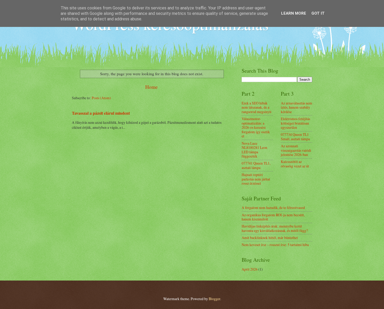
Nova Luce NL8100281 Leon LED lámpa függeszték (254, 150)
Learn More (293, 13)
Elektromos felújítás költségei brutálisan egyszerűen (295, 123)
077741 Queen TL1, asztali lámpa (256, 165)
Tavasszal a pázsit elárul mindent (101, 113)
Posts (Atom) (101, 97)
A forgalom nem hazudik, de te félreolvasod (273, 207)
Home (151, 87)
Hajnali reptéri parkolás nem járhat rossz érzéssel (256, 179)
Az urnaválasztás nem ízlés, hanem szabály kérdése (296, 107)
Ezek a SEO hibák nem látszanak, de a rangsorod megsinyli (256, 107)
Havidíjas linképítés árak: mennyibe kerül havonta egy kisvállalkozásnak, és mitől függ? (275, 228)
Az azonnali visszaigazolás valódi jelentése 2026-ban (296, 150)
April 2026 (250, 269)
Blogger (214, 298)
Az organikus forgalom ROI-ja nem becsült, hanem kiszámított (273, 217)
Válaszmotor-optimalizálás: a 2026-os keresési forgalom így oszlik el (256, 127)
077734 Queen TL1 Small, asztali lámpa (295, 136)
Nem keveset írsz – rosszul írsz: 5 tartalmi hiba (275, 244)
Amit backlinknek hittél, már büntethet (270, 237)
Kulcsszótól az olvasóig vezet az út (295, 163)
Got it (318, 13)
